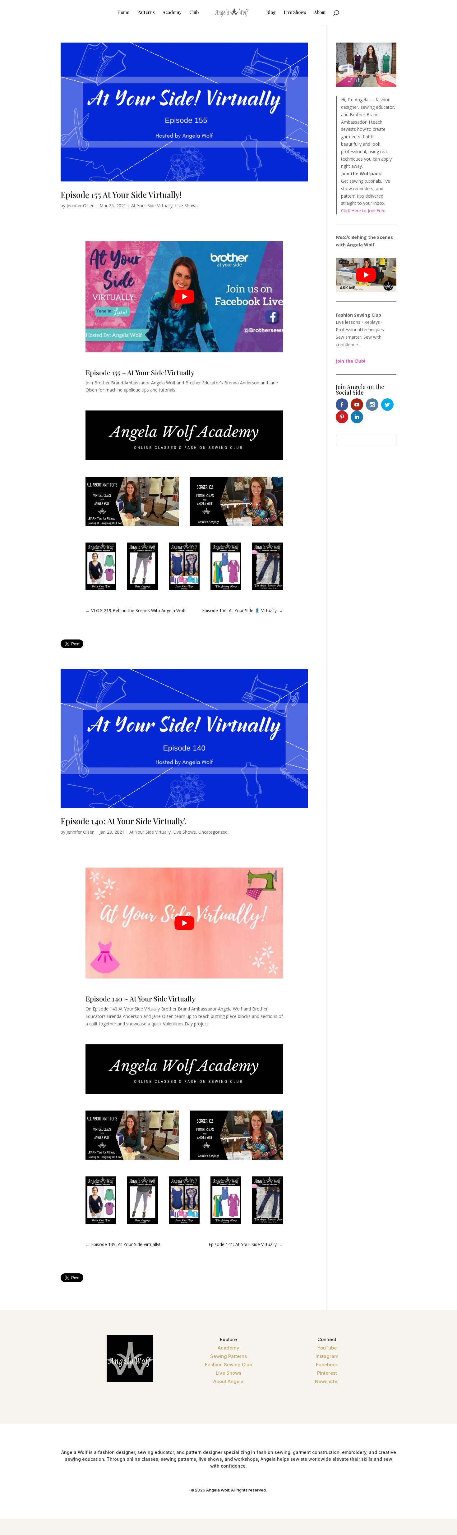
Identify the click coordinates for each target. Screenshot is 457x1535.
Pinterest (327, 1373)
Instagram (327, 1356)
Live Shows (295, 12)
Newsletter (327, 1381)
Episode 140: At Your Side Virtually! (124, 821)
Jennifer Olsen (81, 205)
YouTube (327, 1348)
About (320, 12)
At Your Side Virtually (152, 205)
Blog (271, 12)
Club (194, 12)
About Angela (228, 1381)
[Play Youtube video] (184, 296)
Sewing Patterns (228, 1356)
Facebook (327, 1365)
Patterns (146, 12)
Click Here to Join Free (363, 210)
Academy (172, 12)
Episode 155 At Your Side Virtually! (121, 194)
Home (123, 12)
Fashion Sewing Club (228, 1365)
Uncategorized (213, 832)
